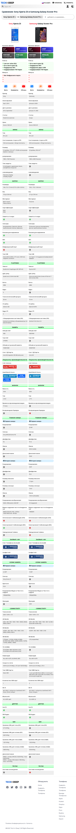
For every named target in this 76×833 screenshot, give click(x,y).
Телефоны (58, 3)
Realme (61, 813)
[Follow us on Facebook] (7, 787)
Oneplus (61, 804)
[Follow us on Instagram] (21, 787)
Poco (60, 810)
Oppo (60, 807)
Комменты (14, 90)
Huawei (61, 801)
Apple (61, 798)
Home (40, 785)
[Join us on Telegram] (16, 787)
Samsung (62, 816)
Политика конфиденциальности (15, 823)
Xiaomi (61, 819)
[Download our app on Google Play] (25, 787)
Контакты (29, 823)
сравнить (69, 3)
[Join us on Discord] (30, 787)
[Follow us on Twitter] (12, 787)
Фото (6, 90)
